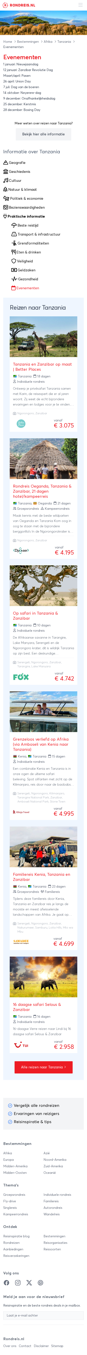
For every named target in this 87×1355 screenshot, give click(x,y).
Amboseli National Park (33, 801)
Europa (8, 1159)
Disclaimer (41, 1346)
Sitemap (57, 1346)
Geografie (17, 163)
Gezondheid (28, 279)
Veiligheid (25, 261)
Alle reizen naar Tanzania (42, 1067)
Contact (25, 1346)
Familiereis (51, 1201)
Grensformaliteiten (33, 243)
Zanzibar (41, 413)
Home (8, 41)
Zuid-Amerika (53, 1166)
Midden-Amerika (15, 1166)
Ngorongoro (25, 413)
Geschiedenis (19, 172)
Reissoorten (52, 1249)
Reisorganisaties (55, 1242)
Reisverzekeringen (16, 1255)
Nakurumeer (25, 927)
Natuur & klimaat (22, 190)
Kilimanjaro (56, 793)
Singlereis (10, 1207)
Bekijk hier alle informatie (43, 134)
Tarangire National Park (33, 797)
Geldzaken (26, 270)
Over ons (9, 1346)
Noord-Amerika (55, 1159)
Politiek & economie (26, 199)
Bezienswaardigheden (27, 207)
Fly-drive (9, 1201)
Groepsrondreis (14, 1194)
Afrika (48, 41)
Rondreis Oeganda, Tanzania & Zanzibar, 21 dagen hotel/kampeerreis (42, 491)
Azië (47, 1153)
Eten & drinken (28, 252)
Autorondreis (53, 1207)
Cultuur (15, 181)
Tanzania (64, 41)
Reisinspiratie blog (16, 1236)
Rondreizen (11, 1242)
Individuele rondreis (57, 1194)
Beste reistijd (28, 225)
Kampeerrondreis (15, 1214)
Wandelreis (52, 1214)
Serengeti (23, 662)
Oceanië (50, 1172)
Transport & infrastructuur (39, 234)
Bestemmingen (28, 41)
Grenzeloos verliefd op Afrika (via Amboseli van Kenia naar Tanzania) (41, 744)
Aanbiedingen (13, 1249)
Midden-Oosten (15, 1172)
